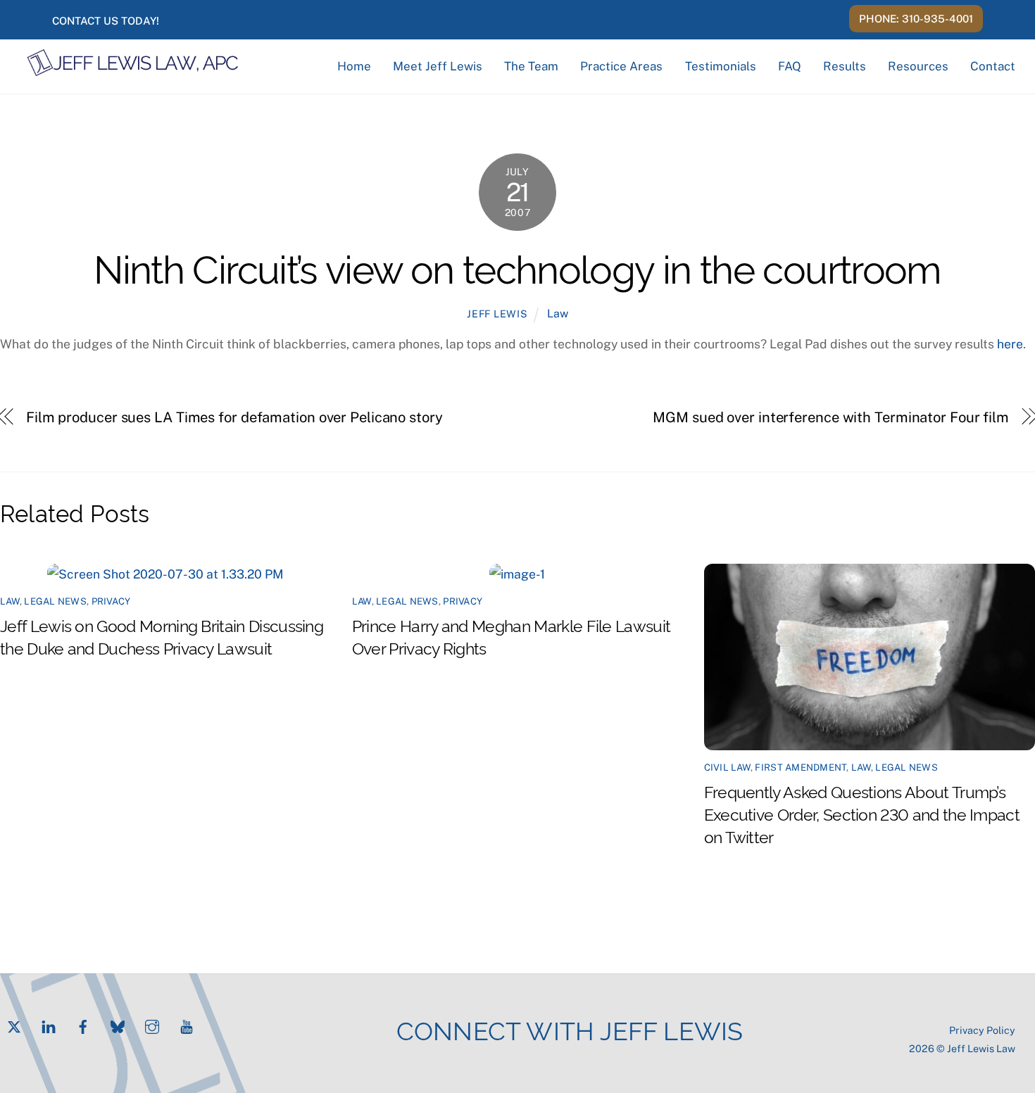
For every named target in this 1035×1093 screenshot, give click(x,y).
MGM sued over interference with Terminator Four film (831, 417)
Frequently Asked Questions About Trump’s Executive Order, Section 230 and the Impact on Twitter (862, 813)
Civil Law (727, 767)
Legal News (55, 601)
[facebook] (83, 1025)
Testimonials (720, 66)
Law (557, 313)
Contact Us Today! (105, 21)
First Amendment (800, 767)
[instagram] (152, 1025)
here (1010, 343)
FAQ (789, 66)
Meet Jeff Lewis (437, 66)
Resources (918, 66)
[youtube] (186, 1025)
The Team (531, 66)
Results (844, 66)
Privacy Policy (982, 1030)
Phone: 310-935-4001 (916, 19)
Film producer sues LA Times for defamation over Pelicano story (234, 417)
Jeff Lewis (497, 314)
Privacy (111, 601)
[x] (14, 1025)
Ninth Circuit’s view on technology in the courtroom (517, 266)
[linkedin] (48, 1025)
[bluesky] (118, 1025)
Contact (992, 66)
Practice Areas (621, 66)
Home (354, 66)
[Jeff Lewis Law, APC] (132, 70)
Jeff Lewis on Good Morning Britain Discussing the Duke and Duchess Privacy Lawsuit (161, 636)
